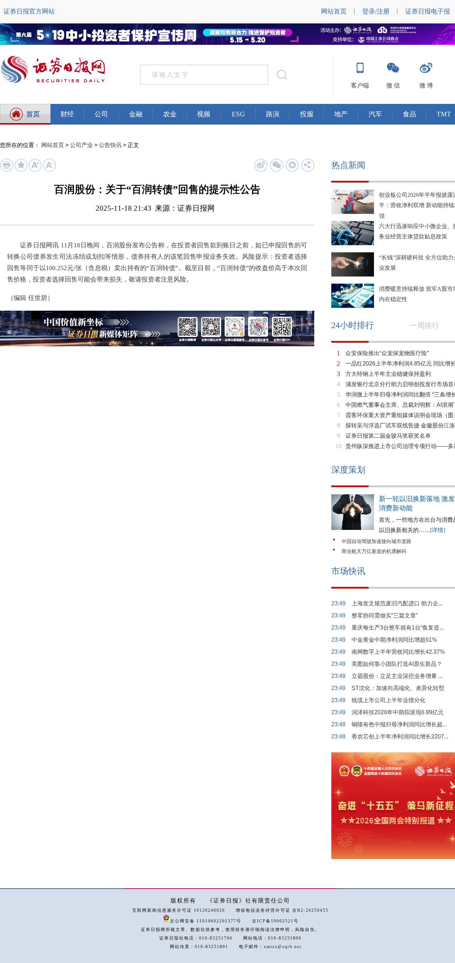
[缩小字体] (49, 170)
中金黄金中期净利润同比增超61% (394, 640)
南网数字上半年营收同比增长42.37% (398, 652)
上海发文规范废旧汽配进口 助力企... (397, 603)
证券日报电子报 (427, 11)
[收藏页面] (20, 170)
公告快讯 (110, 145)
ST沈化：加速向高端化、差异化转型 (398, 688)
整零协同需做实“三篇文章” (385, 615)
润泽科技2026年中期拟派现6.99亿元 (398, 712)
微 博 (426, 85)
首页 (33, 114)
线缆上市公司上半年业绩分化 (388, 700)
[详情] (437, 530)
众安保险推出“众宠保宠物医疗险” (387, 353)
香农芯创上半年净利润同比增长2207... (400, 736)
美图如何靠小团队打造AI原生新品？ (397, 664)
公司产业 (81, 145)
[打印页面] (6, 170)
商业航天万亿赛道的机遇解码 (374, 551)
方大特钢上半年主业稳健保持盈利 (388, 374)
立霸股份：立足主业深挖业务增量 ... (397, 676)
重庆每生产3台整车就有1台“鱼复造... (398, 628)
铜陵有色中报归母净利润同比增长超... (399, 724)
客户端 (360, 85)
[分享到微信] (276, 165)
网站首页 (334, 11)
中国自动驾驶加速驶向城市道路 (376, 541)
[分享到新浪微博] (260, 165)
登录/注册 (376, 11)
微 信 (393, 85)
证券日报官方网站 (29, 11)
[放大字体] (35, 170)
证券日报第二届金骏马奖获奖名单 (388, 436)
